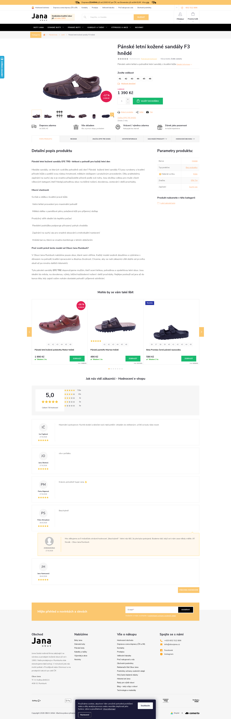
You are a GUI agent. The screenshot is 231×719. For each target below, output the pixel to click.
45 (66, 344)
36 (152, 344)
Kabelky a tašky (80, 652)
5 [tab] (117, 368)
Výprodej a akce (80, 655)
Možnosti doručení (128, 83)
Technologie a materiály (126, 690)
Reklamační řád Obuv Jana (127, 667)
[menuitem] (39, 27)
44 (62, 344)
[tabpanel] (60, 332)
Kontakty (85, 8)
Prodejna (95, 8)
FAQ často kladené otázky (127, 675)
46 (70, 344)
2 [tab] (111, 368)
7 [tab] (122, 368)
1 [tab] (109, 368)
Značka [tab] (102, 139)
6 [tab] (119, 368)
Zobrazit (77, 358)
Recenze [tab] (73, 139)
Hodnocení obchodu (42, 8)
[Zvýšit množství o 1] (128, 99)
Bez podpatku (191, 167)
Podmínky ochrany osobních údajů (131, 671)
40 (169, 344)
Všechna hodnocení (188, 590)
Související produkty (156, 139)
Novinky (77, 659)
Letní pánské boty (167, 203)
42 (53, 344)
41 (49, 344)
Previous (29, 332)
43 (57, 344)
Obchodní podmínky (144, 8)
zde (147, 2)
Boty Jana (78, 640)
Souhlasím (145, 705)
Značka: (127, 118)
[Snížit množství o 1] (128, 102)
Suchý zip (193, 187)
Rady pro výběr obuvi (125, 682)
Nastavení (84, 714)
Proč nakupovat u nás (125, 8)
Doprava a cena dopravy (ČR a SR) (65, 8)
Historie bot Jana (123, 679)
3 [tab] (113, 368)
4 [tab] (115, 368)
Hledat (141, 17)
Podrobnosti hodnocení (149, 59)
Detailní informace (183, 64)
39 (165, 344)
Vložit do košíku (150, 101)
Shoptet (176, 713)
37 (156, 344)
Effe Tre (194, 180)
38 (160, 344)
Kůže (195, 174)
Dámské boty (79, 644)
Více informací (109, 709)
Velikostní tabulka (108, 8)
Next (201, 332)
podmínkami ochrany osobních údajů (162, 616)
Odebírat (185, 610)
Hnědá (194, 161)
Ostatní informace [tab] (129, 139)
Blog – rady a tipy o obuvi (127, 686)
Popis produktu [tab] (45, 139)
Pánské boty (79, 648)
